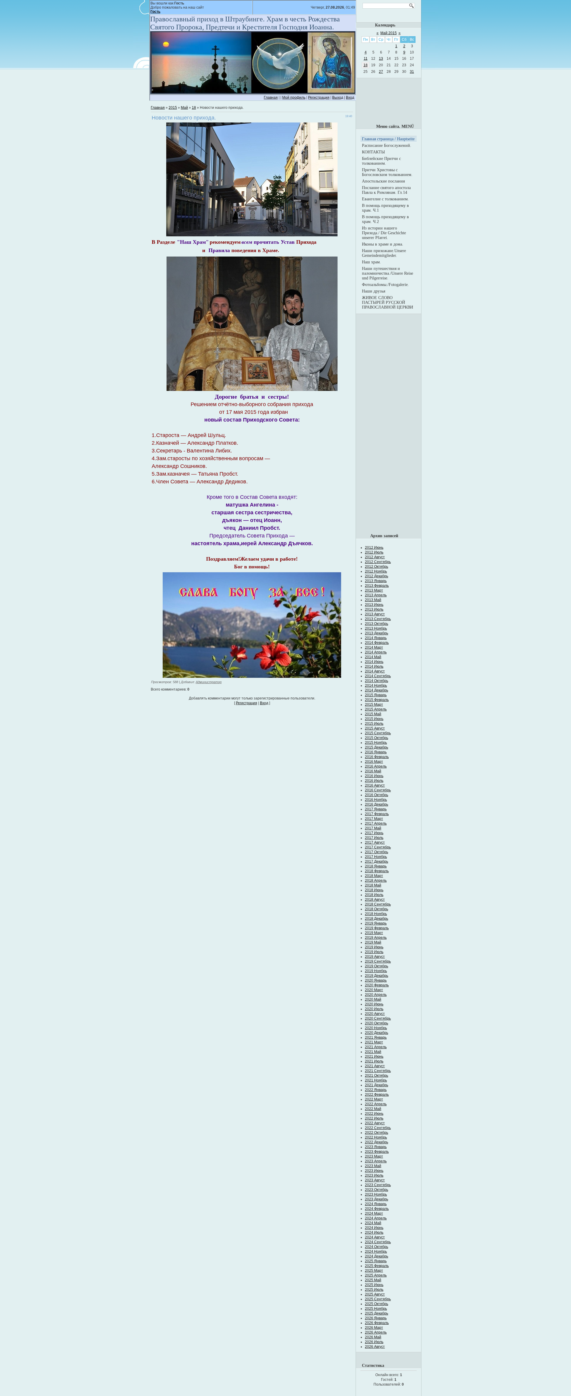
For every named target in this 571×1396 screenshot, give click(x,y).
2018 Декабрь (376, 918)
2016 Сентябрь (378, 790)
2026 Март (374, 1328)
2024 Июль (374, 1232)
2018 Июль (374, 895)
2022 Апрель (376, 1104)
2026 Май (373, 1337)
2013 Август (375, 614)
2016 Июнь (374, 776)
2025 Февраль (377, 1266)
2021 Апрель (376, 1047)
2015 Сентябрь (378, 733)
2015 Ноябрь (376, 743)
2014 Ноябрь (376, 685)
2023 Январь (376, 1147)
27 (381, 72)
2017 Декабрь (376, 861)
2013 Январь (376, 581)
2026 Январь (376, 1318)
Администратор (209, 682)
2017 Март (374, 819)
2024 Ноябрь (376, 1251)
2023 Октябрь (376, 1190)
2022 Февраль (377, 1094)
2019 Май (373, 942)
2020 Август (375, 1014)
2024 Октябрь (376, 1247)
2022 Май (373, 1109)
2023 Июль (374, 1175)
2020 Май (373, 999)
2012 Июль (374, 552)
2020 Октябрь (376, 1023)
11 (366, 58)
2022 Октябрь (376, 1133)
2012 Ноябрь (376, 571)
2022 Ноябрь (376, 1137)
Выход (337, 97)
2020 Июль (374, 1009)
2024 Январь (376, 1204)
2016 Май (373, 771)
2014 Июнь (374, 662)
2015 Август (375, 728)
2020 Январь (376, 980)
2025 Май (373, 1280)
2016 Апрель (376, 766)
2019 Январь (376, 923)
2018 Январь (376, 866)
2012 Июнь (374, 547)
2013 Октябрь (376, 624)
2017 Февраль (377, 814)
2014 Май (373, 657)
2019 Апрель (376, 938)
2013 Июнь (374, 605)
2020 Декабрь (376, 1033)
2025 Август (375, 1294)
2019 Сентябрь (378, 961)
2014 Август (375, 671)
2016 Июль (374, 781)
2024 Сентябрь (378, 1242)
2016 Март (374, 762)
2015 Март (374, 704)
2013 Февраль (377, 586)
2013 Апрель (376, 595)
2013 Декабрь (376, 633)
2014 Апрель (376, 652)
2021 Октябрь (376, 1075)
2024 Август (375, 1237)
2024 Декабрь (376, 1256)
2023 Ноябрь (376, 1194)
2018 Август (375, 899)
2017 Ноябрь (376, 857)
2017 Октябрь (376, 852)
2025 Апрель (376, 1275)
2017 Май (373, 828)
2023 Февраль (377, 1152)
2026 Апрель (376, 1332)
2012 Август (375, 557)
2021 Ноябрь (376, 1080)
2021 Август (375, 1066)
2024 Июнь (374, 1228)
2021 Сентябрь (378, 1071)
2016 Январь (376, 752)
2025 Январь (376, 1261)
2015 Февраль (377, 700)
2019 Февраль (377, 928)
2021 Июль (374, 1061)
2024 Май (373, 1223)
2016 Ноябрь (376, 800)
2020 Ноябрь (376, 1028)
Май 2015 (388, 33)
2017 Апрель (376, 823)
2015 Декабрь (376, 747)
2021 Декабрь (376, 1085)
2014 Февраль (377, 643)
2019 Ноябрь (376, 971)
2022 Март (374, 1099)
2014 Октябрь (376, 681)
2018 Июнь (374, 890)
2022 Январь (376, 1090)
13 (381, 58)
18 (194, 108)
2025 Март (374, 1270)
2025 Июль (374, 1289)
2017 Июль (374, 838)
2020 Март (374, 990)
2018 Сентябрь (378, 904)
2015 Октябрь (376, 738)
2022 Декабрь (376, 1142)
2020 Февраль (377, 985)
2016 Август (375, 785)
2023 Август (375, 1180)
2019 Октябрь (376, 966)
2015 (173, 108)
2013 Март (374, 590)
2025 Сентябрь (378, 1299)
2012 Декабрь (376, 576)
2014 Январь (376, 638)
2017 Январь (376, 809)
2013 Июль (374, 609)
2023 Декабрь (376, 1199)
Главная (271, 97)
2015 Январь (376, 695)
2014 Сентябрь (378, 676)
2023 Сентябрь (378, 1185)
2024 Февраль (377, 1209)
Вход (350, 97)
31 (412, 72)
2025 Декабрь (376, 1313)
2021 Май (373, 1052)
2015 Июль (374, 723)
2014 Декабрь (376, 690)
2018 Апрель (376, 880)
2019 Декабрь (376, 976)
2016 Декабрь (376, 804)
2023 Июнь (374, 1171)
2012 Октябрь (376, 567)
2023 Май (373, 1166)
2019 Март (374, 933)
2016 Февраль (377, 757)
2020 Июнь (374, 1004)
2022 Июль (374, 1118)
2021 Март (374, 1042)
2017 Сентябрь (378, 847)
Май (184, 108)
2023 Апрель (376, 1161)
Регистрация (319, 97)
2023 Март (374, 1156)
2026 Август (375, 1347)
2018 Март (374, 876)
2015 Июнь (374, 719)
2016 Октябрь (376, 795)
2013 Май (373, 600)
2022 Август (375, 1123)
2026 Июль (374, 1342)
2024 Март (374, 1213)
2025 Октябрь (376, 1304)
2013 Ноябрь (376, 628)
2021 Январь (376, 1037)
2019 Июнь (374, 947)
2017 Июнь (374, 833)
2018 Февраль (377, 871)
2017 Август (375, 842)
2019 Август (375, 957)
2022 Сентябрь (378, 1128)
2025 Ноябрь (376, 1309)
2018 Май (373, 885)
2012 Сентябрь (378, 562)
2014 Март (374, 647)
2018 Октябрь (376, 909)
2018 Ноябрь (376, 914)
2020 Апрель (376, 995)
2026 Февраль (377, 1323)
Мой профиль (293, 97)
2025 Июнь (374, 1285)
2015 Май (373, 714)
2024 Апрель (376, 1218)
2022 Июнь (374, 1114)
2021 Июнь (374, 1056)
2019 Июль (374, 952)
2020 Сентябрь (378, 1018)
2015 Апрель (376, 709)
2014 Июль (374, 666)
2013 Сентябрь (378, 619)
